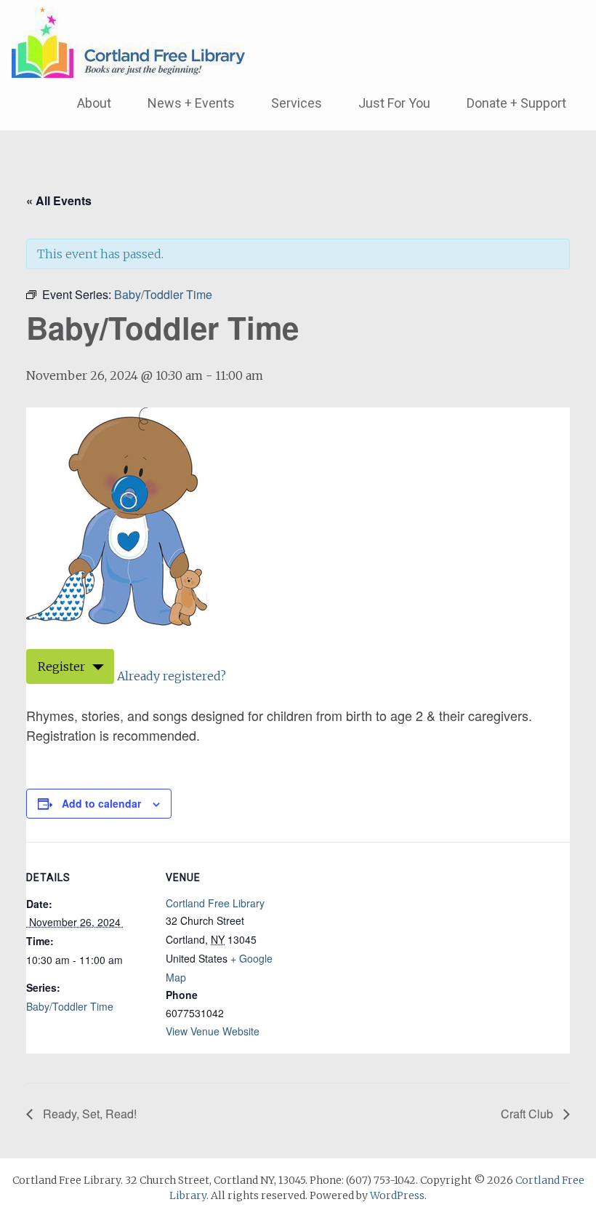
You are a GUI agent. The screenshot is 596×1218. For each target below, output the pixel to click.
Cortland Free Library (215, 903)
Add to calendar (101, 803)
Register (61, 666)
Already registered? (171, 676)
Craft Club (528, 1113)
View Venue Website (212, 1031)
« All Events (59, 200)
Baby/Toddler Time (69, 1006)
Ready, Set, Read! (88, 1113)
